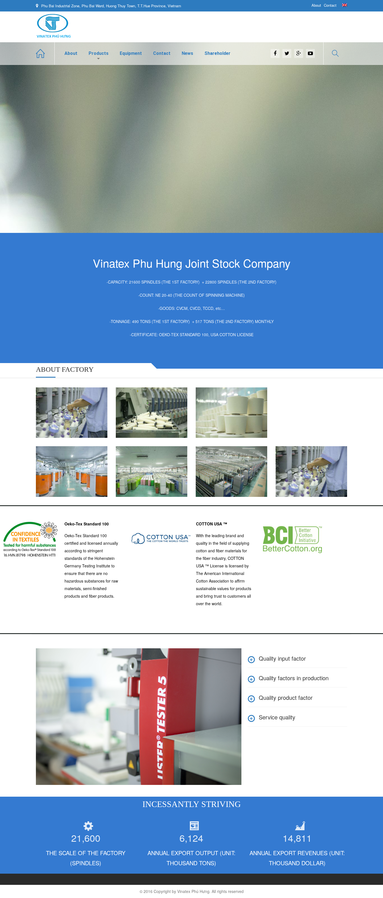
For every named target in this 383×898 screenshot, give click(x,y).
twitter (286, 53)
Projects (70, 469)
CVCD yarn (131, 403)
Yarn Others (54, 396)
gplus (298, 53)
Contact (330, 5)
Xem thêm (60, 426)
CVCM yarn (211, 403)
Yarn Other (51, 403)
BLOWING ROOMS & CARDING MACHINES (66, 459)
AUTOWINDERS (300, 455)
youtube (310, 53)
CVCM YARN (216, 396)
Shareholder (217, 53)
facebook (275, 53)
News (187, 53)
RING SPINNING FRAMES (220, 459)
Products (99, 53)
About (316, 5)
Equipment (131, 53)
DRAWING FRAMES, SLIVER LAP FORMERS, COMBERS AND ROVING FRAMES (150, 466)
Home (45, 53)
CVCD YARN (135, 396)
